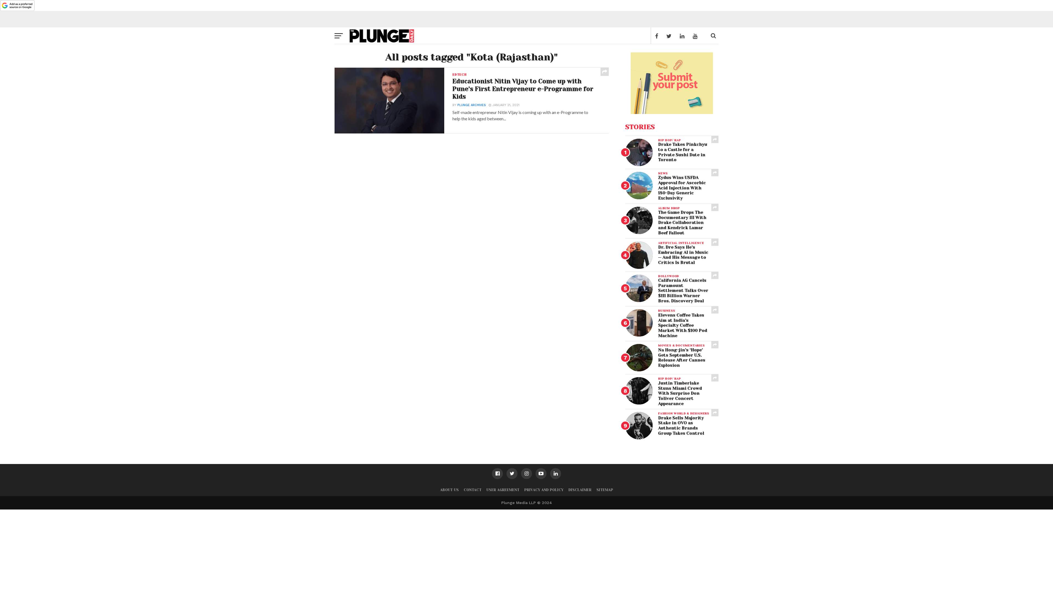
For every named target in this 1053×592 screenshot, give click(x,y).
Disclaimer (579, 490)
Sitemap (604, 490)
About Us (449, 490)
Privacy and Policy (544, 490)
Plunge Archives (471, 105)
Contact (473, 490)
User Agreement (502, 490)
